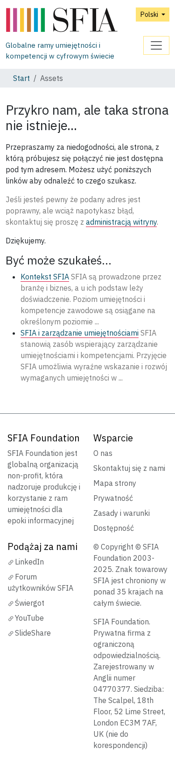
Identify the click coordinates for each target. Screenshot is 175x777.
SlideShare (33, 633)
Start (21, 78)
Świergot (29, 603)
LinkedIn (29, 561)
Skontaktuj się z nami (129, 468)
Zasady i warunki (121, 513)
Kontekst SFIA (45, 276)
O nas (102, 453)
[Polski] (74, 20)
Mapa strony (114, 483)
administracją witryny (121, 222)
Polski (150, 14)
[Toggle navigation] (156, 45)
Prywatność (113, 498)
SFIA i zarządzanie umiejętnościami (80, 332)
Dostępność (113, 528)
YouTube (29, 618)
